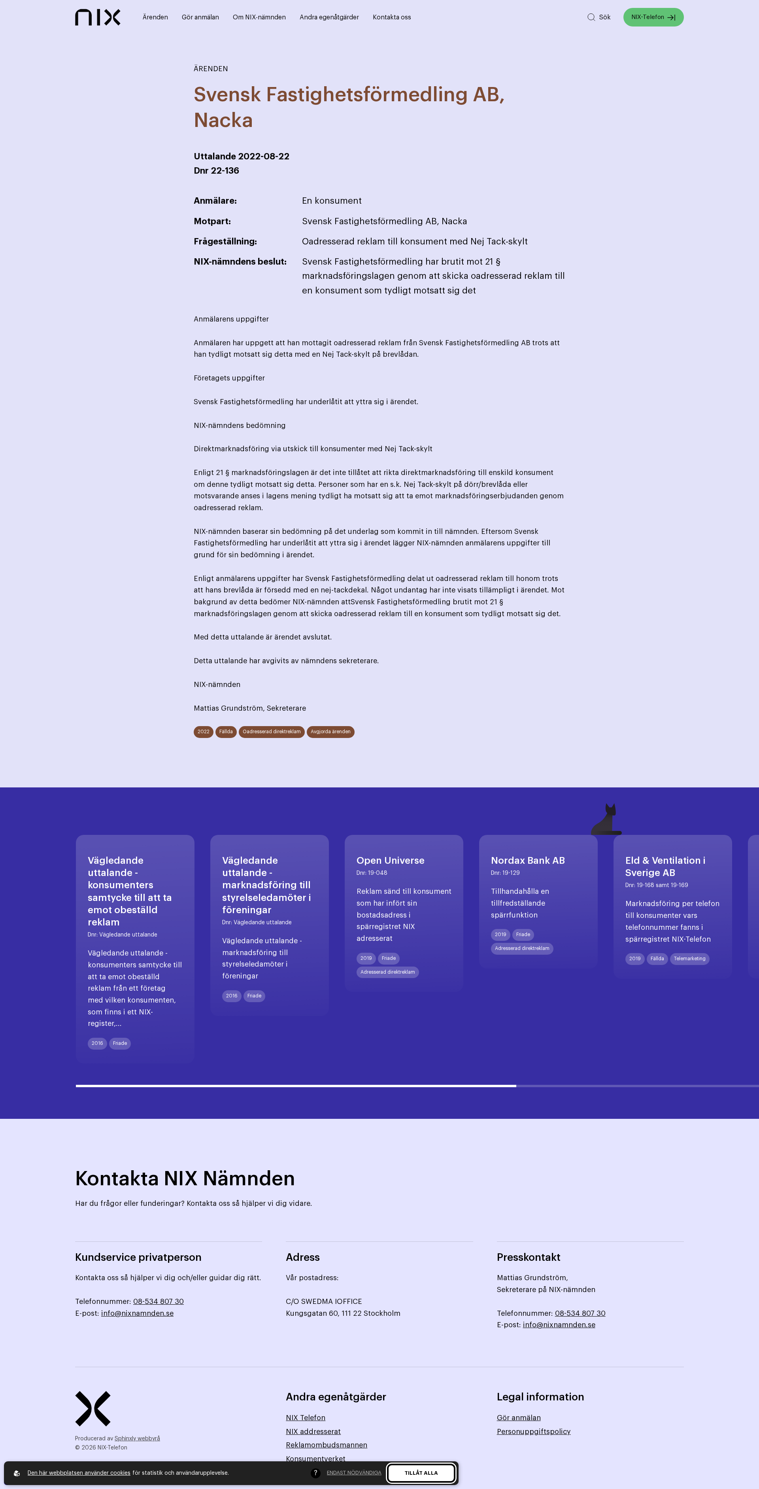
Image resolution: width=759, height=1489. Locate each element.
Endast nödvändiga (354, 1472)
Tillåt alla (421, 1473)
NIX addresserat (313, 1431)
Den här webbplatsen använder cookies (79, 1473)
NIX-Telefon (647, 17)
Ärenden (155, 17)
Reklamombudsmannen (326, 1445)
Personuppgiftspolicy (534, 1431)
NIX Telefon (305, 1417)
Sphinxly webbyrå (137, 1439)
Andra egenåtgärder (329, 17)
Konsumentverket (316, 1459)
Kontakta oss (392, 17)
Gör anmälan (200, 17)
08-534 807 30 (158, 1301)
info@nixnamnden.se (137, 1313)
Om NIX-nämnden (259, 17)
